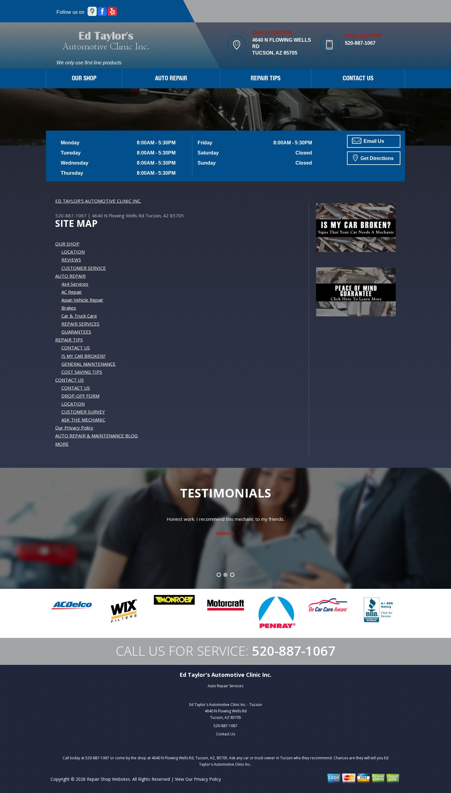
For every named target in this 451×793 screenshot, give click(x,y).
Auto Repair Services (225, 685)
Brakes (68, 308)
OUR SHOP (84, 79)
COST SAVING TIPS (81, 372)
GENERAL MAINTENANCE (88, 364)
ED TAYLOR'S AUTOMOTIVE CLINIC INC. (98, 201)
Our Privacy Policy (74, 428)
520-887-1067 (360, 43)
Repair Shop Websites (108, 779)
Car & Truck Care (79, 316)
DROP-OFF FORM (80, 396)
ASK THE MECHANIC (83, 420)
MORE (62, 444)
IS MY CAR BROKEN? (83, 356)
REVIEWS (71, 260)
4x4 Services (74, 284)
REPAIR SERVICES (80, 324)
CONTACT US (358, 79)
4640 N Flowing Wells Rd (118, 215)
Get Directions (376, 158)
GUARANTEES (76, 332)
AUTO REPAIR (171, 79)
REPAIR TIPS (265, 79)
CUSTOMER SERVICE (83, 268)
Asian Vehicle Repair (82, 300)
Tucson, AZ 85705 (164, 215)
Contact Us (225, 734)
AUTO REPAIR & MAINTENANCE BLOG (96, 436)
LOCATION (73, 252)
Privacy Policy (207, 779)
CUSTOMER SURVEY (83, 412)
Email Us (373, 141)
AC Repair (71, 292)
